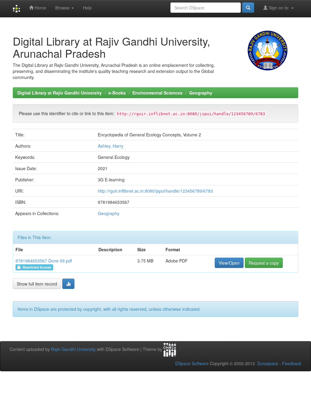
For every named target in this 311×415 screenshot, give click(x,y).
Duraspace (267, 363)
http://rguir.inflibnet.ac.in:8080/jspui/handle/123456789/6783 (155, 191)
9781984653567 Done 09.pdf (43, 261)
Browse (63, 8)
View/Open (229, 263)
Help (87, 8)
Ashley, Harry (110, 146)
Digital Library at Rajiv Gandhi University (59, 93)
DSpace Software (192, 363)
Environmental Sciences (157, 93)
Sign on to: (279, 8)
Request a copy (264, 263)
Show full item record (37, 284)
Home (39, 8)
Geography (200, 93)
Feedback (291, 363)
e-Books (117, 93)
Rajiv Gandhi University (73, 349)
